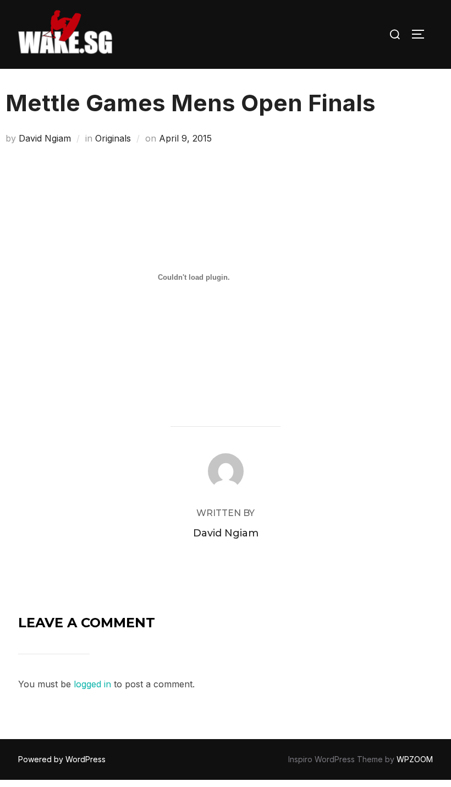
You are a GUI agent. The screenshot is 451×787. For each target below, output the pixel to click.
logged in (92, 684)
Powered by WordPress (62, 759)
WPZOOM (415, 759)
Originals (113, 138)
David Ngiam (45, 138)
